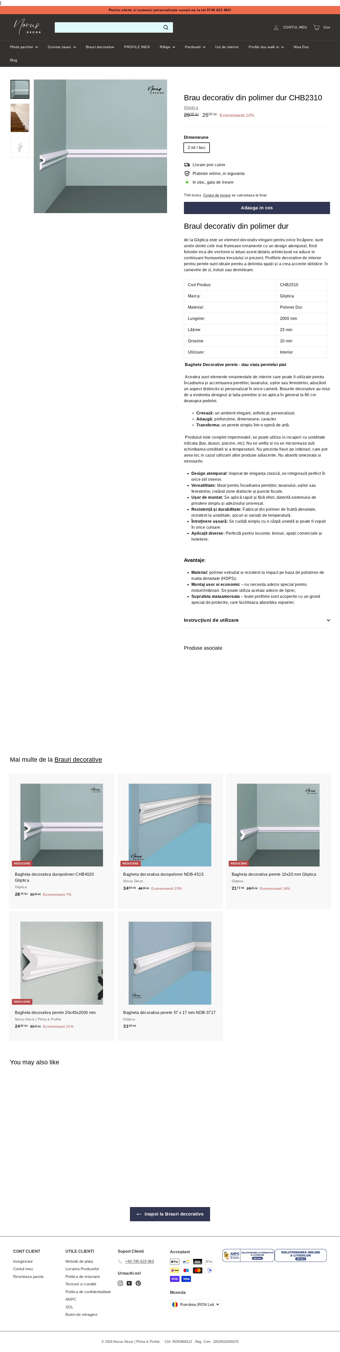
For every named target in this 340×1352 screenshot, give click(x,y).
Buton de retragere (81, 1314)
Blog (13, 60)
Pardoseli (193, 47)
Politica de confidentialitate (88, 1292)
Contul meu (23, 1269)
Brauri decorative (100, 47)
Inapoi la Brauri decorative (173, 1214)
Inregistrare (23, 1261)
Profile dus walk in (264, 47)
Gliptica (191, 108)
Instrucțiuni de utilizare (211, 620)
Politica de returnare (82, 1276)
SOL (69, 1307)
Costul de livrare (217, 195)
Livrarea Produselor (82, 1269)
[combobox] (114, 27)
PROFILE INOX (137, 47)
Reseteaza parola (28, 1276)
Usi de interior (227, 47)
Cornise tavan (60, 47)
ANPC (70, 1299)
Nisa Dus (301, 47)
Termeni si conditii (80, 1284)
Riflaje (165, 47)
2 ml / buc (197, 147)
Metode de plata (79, 1261)
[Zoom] (100, 146)
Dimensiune (196, 137)
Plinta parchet (22, 47)
